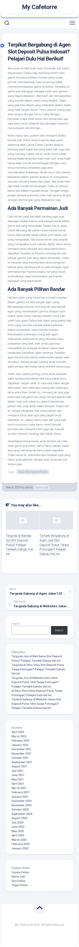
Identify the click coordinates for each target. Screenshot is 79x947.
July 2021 (17, 770)
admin (29, 487)
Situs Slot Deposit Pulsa (32, 471)
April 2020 (18, 835)
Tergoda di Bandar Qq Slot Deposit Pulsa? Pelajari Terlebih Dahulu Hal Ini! (19, 545)
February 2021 (21, 792)
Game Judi (41, 487)
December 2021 (21, 749)
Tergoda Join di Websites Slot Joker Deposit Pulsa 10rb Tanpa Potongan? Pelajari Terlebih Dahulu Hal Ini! (35, 682)
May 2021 (18, 779)
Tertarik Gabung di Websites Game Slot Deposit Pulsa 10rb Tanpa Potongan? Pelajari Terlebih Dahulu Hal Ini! (36, 704)
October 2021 (20, 757)
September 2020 (22, 813)
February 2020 (21, 844)
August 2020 (19, 818)
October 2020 (20, 809)
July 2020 (17, 822)
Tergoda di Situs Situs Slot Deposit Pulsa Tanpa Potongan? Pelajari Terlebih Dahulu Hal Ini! (38, 669)
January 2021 (20, 796)
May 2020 (18, 831)
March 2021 (19, 788)
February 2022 (21, 740)
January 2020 (20, 848)
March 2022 (19, 736)
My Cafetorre (39, 7)
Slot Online (18, 880)
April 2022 (18, 731)
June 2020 (18, 826)
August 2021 (19, 766)
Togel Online (20, 885)
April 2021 (18, 783)
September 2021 (22, 762)
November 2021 (21, 753)
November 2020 (21, 805)
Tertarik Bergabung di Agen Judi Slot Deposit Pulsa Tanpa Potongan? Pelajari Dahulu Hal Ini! (54, 545)
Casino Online (20, 872)
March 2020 (19, 839)
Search (16, 623)
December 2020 (21, 800)
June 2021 (18, 775)
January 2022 (20, 744)
